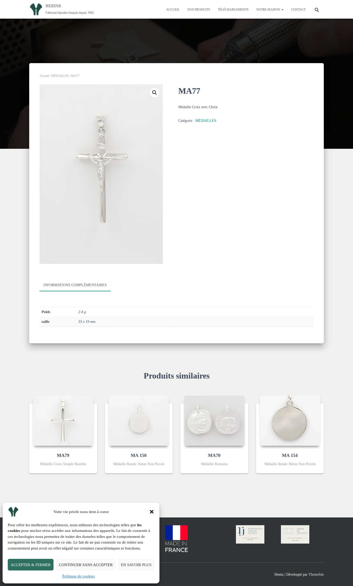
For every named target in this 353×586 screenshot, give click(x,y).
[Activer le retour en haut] (342, 575)
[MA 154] (290, 421)
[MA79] (63, 421)
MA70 (214, 455)
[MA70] (214, 421)
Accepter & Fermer (31, 565)
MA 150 (139, 455)
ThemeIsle (316, 574)
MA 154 (290, 455)
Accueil (44, 76)
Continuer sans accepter (86, 565)
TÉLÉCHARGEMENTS (233, 9)
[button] (151, 511)
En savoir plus (136, 565)
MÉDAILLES (60, 76)
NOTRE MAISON (268, 9)
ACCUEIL (173, 9)
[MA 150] (139, 421)
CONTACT (298, 9)
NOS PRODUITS (198, 9)
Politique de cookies (78, 576)
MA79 (63, 455)
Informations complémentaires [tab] (75, 285)
